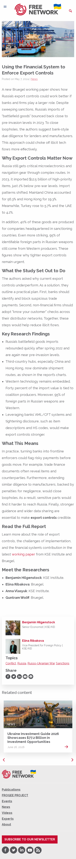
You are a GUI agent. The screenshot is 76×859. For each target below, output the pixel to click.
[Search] (70, 11)
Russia (21, 663)
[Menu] (5, 6)
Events (7, 801)
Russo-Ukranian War (41, 663)
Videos (7, 813)
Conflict (11, 663)
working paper (23, 554)
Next (72, 760)
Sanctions (62, 663)
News (34, 79)
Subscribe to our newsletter (29, 839)
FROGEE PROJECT (15, 795)
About (6, 824)
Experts (8, 818)
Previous (4, 760)
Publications (11, 789)
